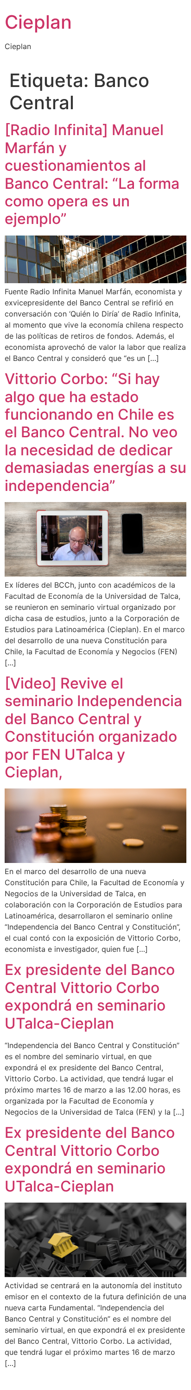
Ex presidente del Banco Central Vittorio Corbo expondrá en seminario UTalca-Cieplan (90, 996)
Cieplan (38, 22)
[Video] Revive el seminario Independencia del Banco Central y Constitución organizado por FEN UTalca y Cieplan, (93, 727)
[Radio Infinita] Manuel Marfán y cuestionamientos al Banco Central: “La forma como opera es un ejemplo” (92, 174)
